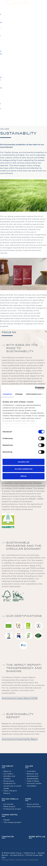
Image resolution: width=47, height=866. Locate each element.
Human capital (10, 815)
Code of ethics (33, 781)
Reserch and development (32, 775)
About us (7, 771)
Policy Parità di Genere (10, 792)
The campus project (12, 822)
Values (29, 766)
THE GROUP (7, 766)
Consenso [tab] (7, 394)
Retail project (9, 807)
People (6, 820)
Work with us (37, 836)
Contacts (8, 836)
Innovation (31, 771)
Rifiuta (23, 476)
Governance (8, 781)
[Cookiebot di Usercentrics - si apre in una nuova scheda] (34, 388)
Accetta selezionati (23, 469)
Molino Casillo (10, 799)
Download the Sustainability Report (20, 739)
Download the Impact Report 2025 (20, 698)
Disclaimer (34, 860)
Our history (8, 774)
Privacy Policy (8, 860)
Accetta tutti (23, 462)
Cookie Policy (22, 860)
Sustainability (32, 779)
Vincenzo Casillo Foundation (34, 784)
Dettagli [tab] (19, 394)
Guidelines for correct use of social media (12, 785)
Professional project (12, 809)
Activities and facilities (9, 777)
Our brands (8, 804)
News (28, 799)
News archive (33, 804)
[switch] (41, 438)
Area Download (34, 807)
